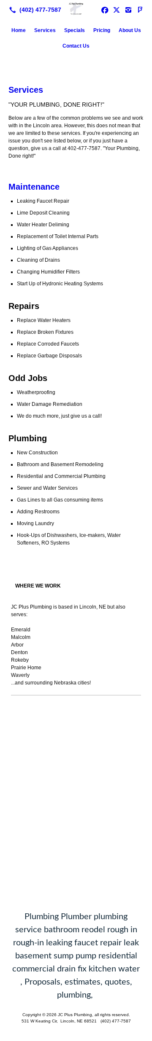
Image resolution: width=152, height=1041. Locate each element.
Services (45, 30)
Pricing (101, 30)
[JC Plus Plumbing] (76, 9)
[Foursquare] (140, 9)
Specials (74, 30)
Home (18, 30)
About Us (130, 30)
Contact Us (76, 46)
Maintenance (34, 186)
